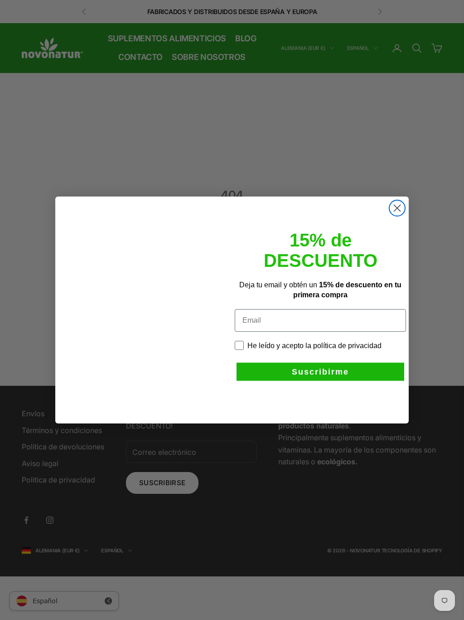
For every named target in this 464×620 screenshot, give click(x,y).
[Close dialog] (397, 208)
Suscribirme (320, 363)
